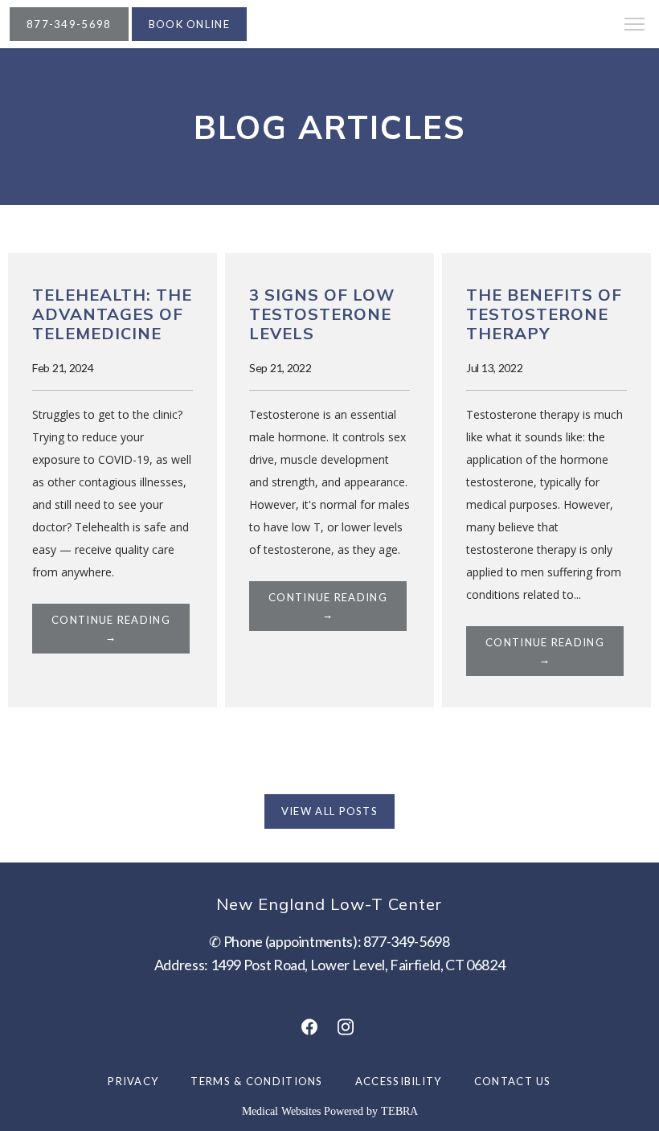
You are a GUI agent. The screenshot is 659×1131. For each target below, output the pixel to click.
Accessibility (398, 1081)
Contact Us (512, 1081)
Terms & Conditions (256, 1081)
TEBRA (399, 1111)
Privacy (133, 1081)
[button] (635, 26)
